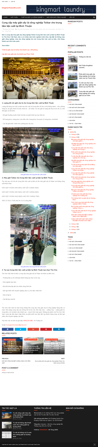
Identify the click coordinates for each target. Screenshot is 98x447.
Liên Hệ (13, 1)
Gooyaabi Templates (34, 444)
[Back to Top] (94, 444)
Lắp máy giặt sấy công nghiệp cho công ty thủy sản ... (82, 182)
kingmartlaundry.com (11, 7)
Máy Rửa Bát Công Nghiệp (56, 17)
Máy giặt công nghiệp (23, 29)
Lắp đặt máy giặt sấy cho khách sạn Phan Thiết (18, 54)
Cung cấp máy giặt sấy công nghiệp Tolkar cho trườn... (82, 169)
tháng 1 (74, 229)
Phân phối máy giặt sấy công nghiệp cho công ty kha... (83, 153)
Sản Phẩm (58, 29)
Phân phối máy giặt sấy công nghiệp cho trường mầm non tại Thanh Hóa (87, 76)
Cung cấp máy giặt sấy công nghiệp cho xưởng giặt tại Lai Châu (87, 93)
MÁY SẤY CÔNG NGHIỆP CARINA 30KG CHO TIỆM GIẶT (81, 215)
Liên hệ (71, 17)
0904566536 (43, 430)
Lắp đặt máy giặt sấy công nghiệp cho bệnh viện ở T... (83, 144)
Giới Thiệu (14, 17)
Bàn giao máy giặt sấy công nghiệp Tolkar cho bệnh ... (82, 190)
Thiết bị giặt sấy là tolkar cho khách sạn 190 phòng (20, 50)
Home (5, 17)
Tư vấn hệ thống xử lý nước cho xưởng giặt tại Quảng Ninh (53, 348)
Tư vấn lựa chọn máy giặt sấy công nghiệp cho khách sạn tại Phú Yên (87, 85)
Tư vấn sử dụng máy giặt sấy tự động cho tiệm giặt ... (83, 165)
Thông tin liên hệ (85, 57)
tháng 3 (74, 224)
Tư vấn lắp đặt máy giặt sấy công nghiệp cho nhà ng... (81, 157)
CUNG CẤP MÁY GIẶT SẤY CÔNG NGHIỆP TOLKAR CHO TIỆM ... (82, 220)
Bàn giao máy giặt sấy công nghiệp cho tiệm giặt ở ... (82, 140)
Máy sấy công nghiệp (49, 29)
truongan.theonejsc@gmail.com (16, 325)
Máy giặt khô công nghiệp (77, 107)
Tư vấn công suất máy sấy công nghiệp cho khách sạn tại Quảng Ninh (12, 348)
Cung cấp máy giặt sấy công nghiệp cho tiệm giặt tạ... (82, 173)
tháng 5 (74, 134)
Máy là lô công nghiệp (36, 29)
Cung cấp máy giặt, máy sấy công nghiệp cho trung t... (82, 148)
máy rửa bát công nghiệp (76, 114)
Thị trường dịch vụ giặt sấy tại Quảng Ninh (83, 199)
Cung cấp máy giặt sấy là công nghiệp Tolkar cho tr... (83, 211)
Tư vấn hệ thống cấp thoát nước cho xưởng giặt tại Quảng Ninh (32, 348)
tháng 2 (74, 227)
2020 (71, 132)
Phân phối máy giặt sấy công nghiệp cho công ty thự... (83, 178)
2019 (71, 233)
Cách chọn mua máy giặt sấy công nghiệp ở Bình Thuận (82, 203)
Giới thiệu (5, 1)
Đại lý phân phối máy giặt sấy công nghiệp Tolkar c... (82, 207)
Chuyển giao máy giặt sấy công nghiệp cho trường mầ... (81, 194)
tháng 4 (74, 137)
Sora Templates (13, 444)
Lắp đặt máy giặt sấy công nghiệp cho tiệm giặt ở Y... (83, 161)
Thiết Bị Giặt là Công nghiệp (31, 17)
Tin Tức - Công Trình (75, 123)
